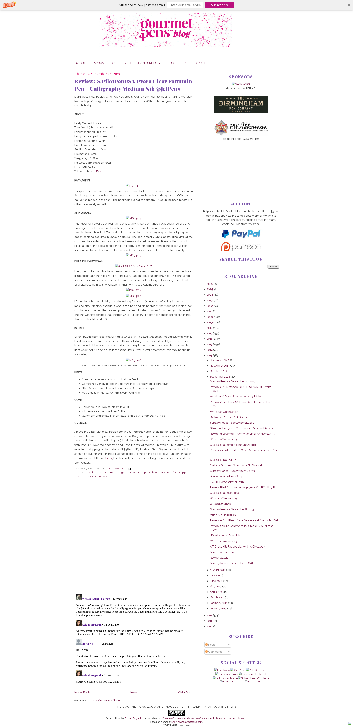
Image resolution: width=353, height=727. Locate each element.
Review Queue (219, 557)
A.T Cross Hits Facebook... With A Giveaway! (237, 546)
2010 (210, 626)
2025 (210, 289)
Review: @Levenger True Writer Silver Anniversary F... (243, 433)
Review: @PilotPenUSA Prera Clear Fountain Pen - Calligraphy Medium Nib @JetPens (133, 85)
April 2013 (216, 591)
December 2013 (219, 360)
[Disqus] (133, 540)
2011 (209, 620)
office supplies (181, 472)
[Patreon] (241, 250)
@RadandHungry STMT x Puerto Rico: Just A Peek (242, 428)
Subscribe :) (219, 5)
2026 (210, 283)
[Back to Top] (349, 724)
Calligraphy (123, 472)
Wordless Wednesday (224, 411)
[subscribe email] (227, 674)
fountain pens (141, 472)
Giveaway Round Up (223, 459)
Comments (215, 651)
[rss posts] (238, 670)
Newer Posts (82, 692)
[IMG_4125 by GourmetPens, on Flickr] (133, 255)
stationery (101, 475)
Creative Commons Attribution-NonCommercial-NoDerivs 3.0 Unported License (204, 718)
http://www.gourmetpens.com (186, 722)
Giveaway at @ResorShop (226, 476)
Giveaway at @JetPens (224, 492)
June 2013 (216, 580)
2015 (209, 344)
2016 (210, 338)
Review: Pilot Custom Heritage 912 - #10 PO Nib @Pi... (243, 487)
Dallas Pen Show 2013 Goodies (229, 417)
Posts (211, 644)
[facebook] (222, 670)
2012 (209, 615)
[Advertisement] (241, 165)
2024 (210, 294)
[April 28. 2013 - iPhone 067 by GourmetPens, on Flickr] (133, 266)
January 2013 (218, 608)
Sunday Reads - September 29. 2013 (233, 381)
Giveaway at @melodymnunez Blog (233, 444)
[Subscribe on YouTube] (253, 678)
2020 (210, 316)
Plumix (108, 458)
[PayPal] (241, 239)
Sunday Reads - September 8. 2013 (232, 509)
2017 (209, 333)
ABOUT (80, 63)
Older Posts (185, 692)
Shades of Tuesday (222, 552)
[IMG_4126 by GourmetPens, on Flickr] (133, 360)
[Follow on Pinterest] (252, 674)
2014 (210, 349)
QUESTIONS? (178, 63)
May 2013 (216, 586)
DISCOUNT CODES (104, 63)
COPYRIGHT (200, 63)
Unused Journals (220, 503)
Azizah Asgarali (133, 718)
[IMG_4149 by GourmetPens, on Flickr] (133, 185)
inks (155, 472)
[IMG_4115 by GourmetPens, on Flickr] (133, 289)
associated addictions (99, 472)
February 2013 (218, 602)
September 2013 (220, 376)
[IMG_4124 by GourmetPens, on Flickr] (133, 218)
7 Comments (116, 468)
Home (134, 692)
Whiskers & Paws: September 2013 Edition (236, 396)
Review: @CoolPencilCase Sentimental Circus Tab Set (244, 520)
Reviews (87, 475)
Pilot (77, 475)
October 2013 (218, 371)
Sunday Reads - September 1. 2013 (231, 563)
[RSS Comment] (257, 670)
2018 (210, 327)
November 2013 (219, 365)
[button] (176, 5)
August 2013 (217, 569)
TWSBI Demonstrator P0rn (227, 481)
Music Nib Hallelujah (223, 514)
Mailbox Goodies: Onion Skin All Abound (236, 465)
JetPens (98, 171)
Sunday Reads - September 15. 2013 (232, 470)
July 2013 (215, 575)
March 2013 (217, 597)
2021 (209, 311)
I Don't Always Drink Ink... (226, 535)
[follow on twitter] (225, 678)
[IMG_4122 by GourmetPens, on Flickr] (133, 296)
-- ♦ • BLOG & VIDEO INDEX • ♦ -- (142, 63)
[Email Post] (129, 468)
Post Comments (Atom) (107, 700)
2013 (209, 355)
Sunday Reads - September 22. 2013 (232, 422)
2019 (210, 322)
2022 (210, 305)
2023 (210, 300)
